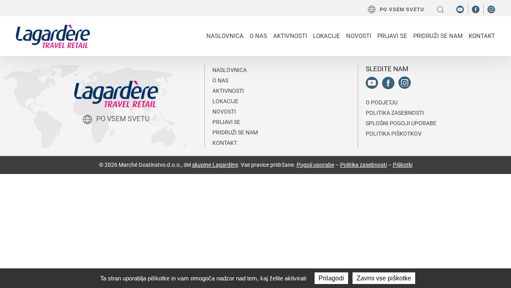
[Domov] (53, 36)
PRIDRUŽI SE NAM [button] (438, 36)
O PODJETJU (382, 102)
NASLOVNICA (225, 36)
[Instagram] (491, 9)
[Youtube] (460, 9)
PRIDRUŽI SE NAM (235, 132)
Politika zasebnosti (363, 165)
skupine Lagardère (215, 165)
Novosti (358, 36)
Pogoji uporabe (315, 165)
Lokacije (326, 36)
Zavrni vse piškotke (384, 278)
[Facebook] (475, 9)
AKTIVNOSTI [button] (290, 36)
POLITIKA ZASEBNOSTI (395, 113)
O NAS (220, 80)
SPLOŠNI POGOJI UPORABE (401, 123)
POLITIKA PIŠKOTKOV (394, 133)
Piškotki (402, 165)
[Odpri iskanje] (440, 9)
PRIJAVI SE (392, 36)
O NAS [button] (258, 36)
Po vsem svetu (402, 9)
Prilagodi (331, 278)
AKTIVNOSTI (228, 91)
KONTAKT (482, 36)
